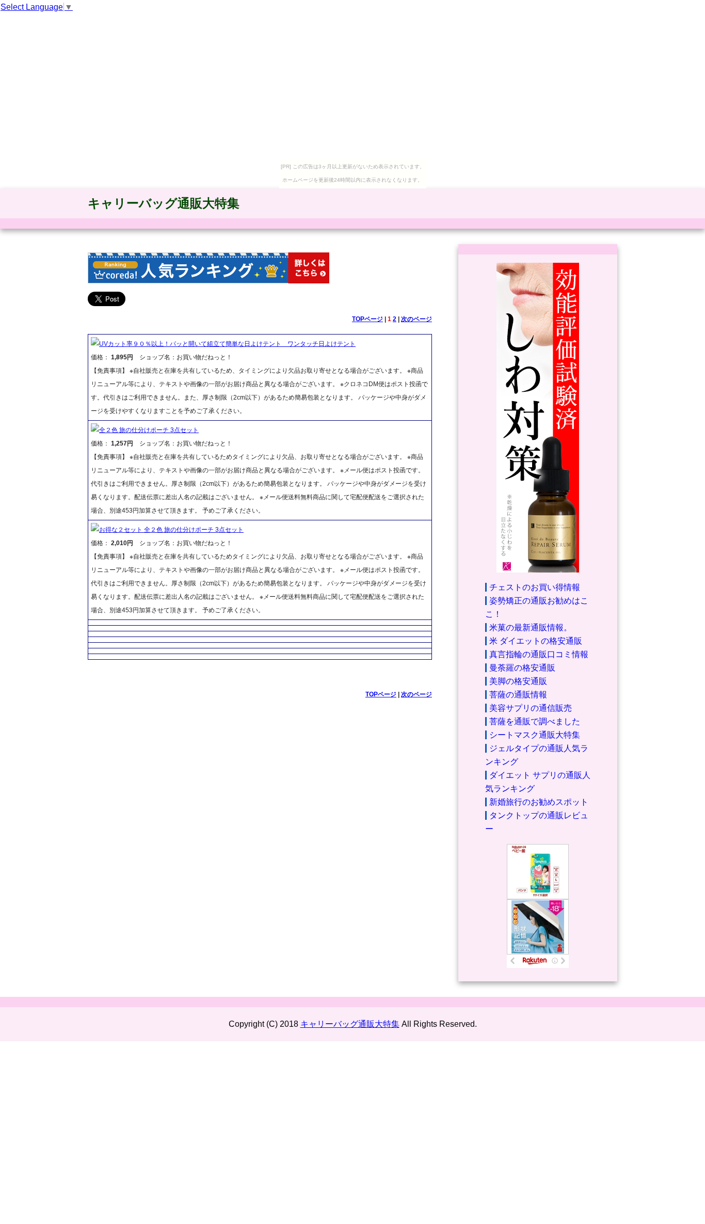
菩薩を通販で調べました (534, 721)
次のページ (416, 319)
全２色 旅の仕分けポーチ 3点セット (149, 430)
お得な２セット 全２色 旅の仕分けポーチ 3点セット (171, 529)
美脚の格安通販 (518, 681)
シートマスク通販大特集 (534, 734)
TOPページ (367, 319)
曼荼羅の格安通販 (522, 667)
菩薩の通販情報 (518, 694)
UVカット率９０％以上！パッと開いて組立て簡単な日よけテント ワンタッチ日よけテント (227, 343)
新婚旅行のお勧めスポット (538, 802)
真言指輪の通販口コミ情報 (538, 654)
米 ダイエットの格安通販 (535, 641)
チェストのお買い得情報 (534, 587)
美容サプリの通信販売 (530, 708)
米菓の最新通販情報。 (530, 627)
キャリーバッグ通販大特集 (163, 203)
